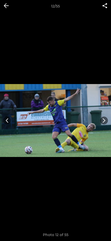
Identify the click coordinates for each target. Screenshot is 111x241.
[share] (105, 6)
